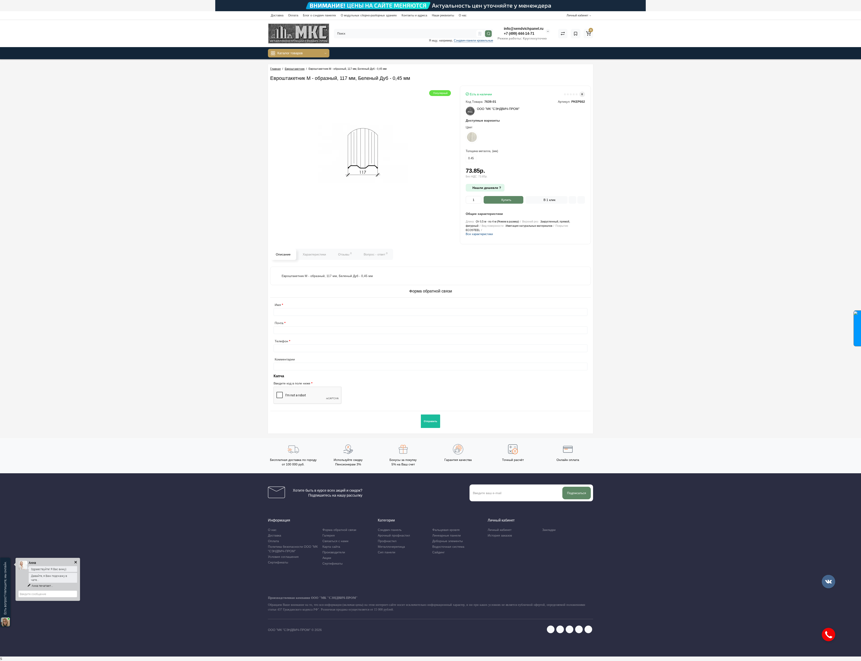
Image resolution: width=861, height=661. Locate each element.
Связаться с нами (335, 541)
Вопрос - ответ (375, 254)
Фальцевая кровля (446, 530)
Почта (279, 323)
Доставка (277, 15)
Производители (333, 552)
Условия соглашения (283, 556)
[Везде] (479, 33)
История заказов (500, 535)
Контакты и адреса (414, 15)
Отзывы (345, 254)
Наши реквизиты (443, 15)
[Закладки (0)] (575, 33)
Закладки (549, 530)
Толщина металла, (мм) (482, 151)
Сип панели (386, 552)
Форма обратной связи (339, 530)
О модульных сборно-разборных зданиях (369, 15)
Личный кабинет (499, 530)
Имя (278, 305)
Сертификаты (278, 562)
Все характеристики (479, 234)
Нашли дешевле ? (486, 188)
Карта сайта (331, 546)
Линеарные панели (446, 535)
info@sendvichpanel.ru (523, 29)
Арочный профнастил (394, 535)
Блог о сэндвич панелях (319, 15)
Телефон (281, 341)
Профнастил (387, 541)
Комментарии (285, 359)
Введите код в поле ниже (292, 383)
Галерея (328, 535)
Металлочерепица (391, 546)
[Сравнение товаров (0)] (562, 33)
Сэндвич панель (390, 530)
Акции (326, 558)
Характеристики (314, 254)
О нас (463, 15)
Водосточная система (448, 546)
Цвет (469, 127)
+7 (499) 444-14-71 (518, 33)
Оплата (293, 15)
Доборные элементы (447, 541)
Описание (283, 254)
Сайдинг (438, 552)
